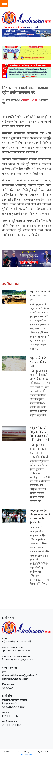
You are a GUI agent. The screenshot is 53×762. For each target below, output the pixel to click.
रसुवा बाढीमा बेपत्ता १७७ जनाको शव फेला (39, 362)
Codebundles (26, 754)
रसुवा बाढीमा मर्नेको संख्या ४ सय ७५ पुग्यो (40, 295)
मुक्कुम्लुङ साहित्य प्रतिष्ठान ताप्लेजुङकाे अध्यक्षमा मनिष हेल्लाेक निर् (40, 516)
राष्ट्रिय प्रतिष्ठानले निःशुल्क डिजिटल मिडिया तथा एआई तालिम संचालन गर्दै (39, 434)
